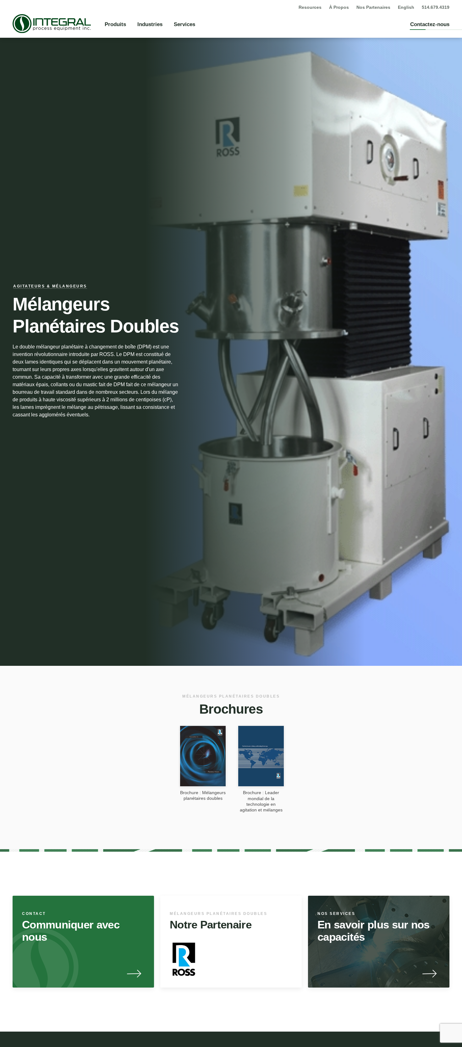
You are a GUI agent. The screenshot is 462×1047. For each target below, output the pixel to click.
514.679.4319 (435, 7)
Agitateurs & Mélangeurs (50, 286)
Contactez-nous (429, 24)
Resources (310, 7)
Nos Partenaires (373, 7)
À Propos (339, 7)
